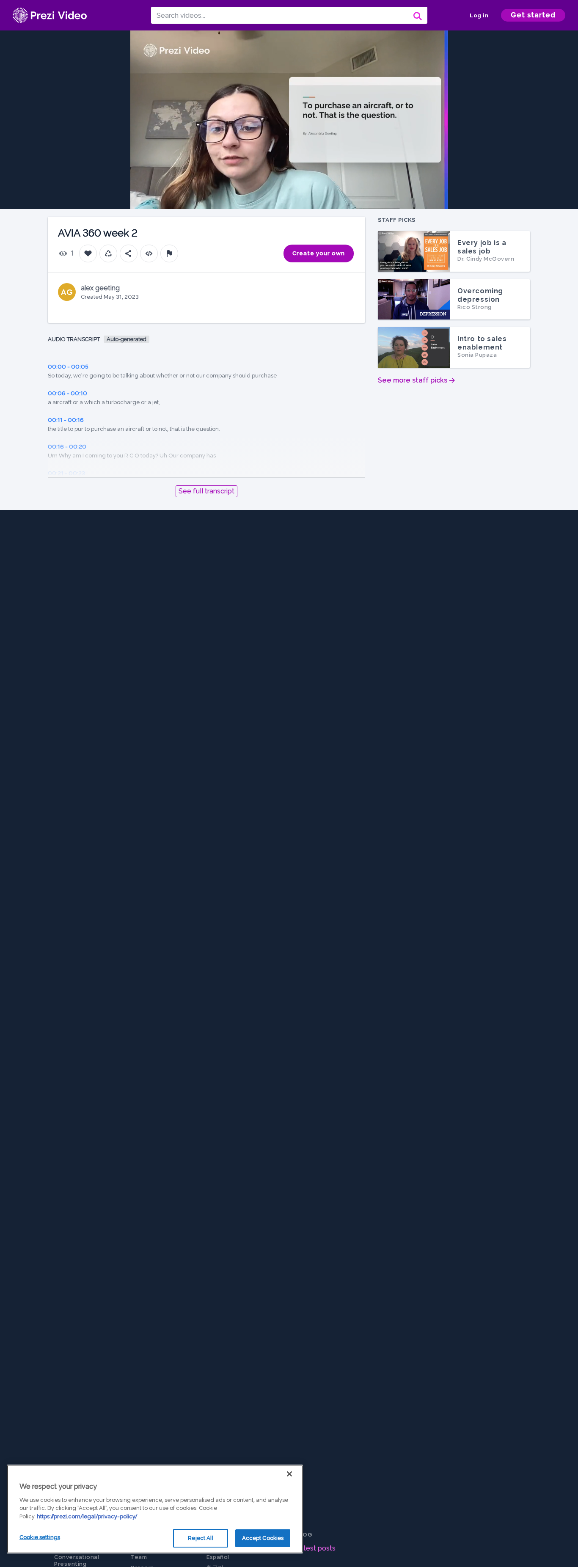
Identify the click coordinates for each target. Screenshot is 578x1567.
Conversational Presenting (76, 1560)
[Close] (289, 1474)
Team (138, 1557)
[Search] (416, 15)
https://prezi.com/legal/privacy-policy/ (87, 1516)
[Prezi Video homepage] (50, 15)
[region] (155, 1509)
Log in (479, 15)
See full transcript (206, 491)
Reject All (200, 1538)
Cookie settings (39, 1537)
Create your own (318, 253)
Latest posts (315, 1548)
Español (217, 1557)
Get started (533, 15)
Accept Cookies (263, 1538)
